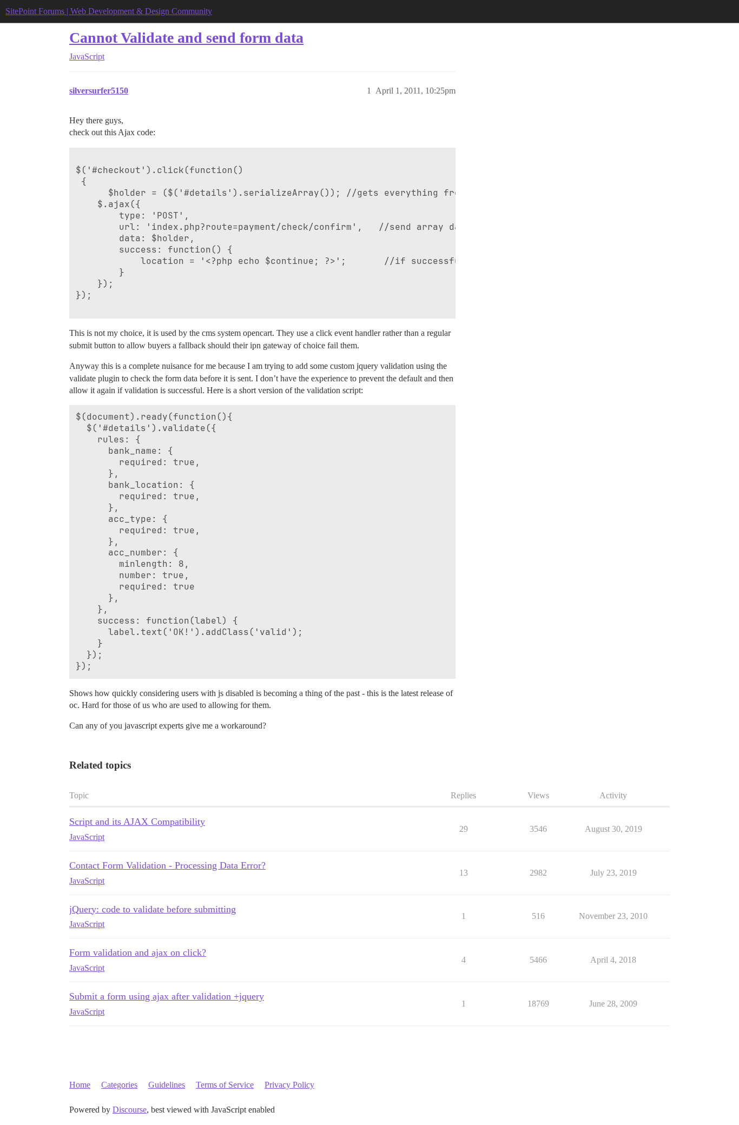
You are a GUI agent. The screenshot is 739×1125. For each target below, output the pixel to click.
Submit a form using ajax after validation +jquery (166, 996)
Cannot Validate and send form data (186, 37)
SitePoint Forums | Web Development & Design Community (108, 11)
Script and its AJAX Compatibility (137, 821)
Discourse (130, 1109)
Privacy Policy (289, 1084)
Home (79, 1084)
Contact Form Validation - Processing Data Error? (167, 865)
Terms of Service (225, 1084)
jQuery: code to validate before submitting (152, 909)
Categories (119, 1084)
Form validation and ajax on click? (137, 952)
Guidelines (166, 1084)
